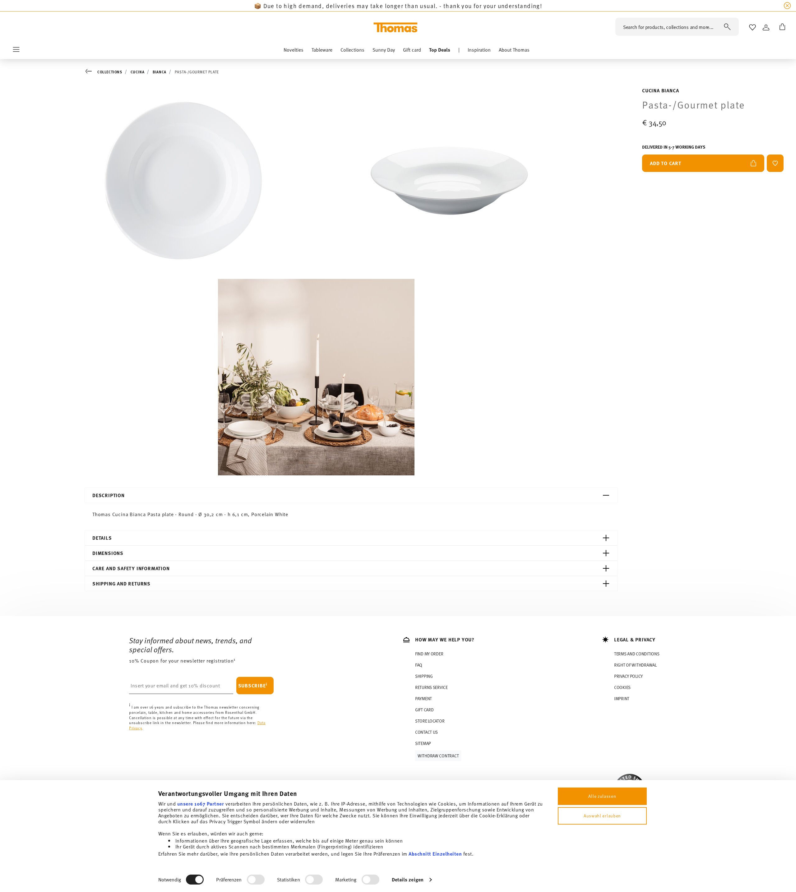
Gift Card (424, 710)
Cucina (138, 72)
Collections (109, 72)
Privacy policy (628, 676)
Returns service (431, 687)
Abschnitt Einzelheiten (435, 853)
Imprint (621, 698)
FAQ (418, 665)
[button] (293, 51)
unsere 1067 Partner (200, 803)
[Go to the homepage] (395, 27)
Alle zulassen (602, 796)
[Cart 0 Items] (781, 27)
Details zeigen (407, 879)
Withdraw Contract (438, 756)
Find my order (429, 654)
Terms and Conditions (636, 654)
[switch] (256, 880)
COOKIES (622, 687)
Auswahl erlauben (602, 816)
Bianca (159, 72)
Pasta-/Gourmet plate (197, 71)
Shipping (424, 676)
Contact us (426, 732)
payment (423, 698)
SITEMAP (423, 743)
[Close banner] (787, 5)
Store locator (429, 721)
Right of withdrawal (635, 665)
